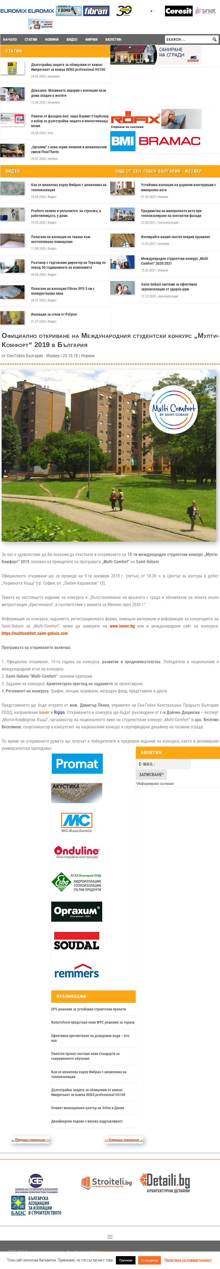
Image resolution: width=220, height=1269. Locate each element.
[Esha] (76, 891)
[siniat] (206, 14)
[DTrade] (76, 802)
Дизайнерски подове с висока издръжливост (87, 1121)
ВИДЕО (72, 39)
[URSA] (155, 63)
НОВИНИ (51, 39)
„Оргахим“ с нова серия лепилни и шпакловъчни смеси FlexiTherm (69, 149)
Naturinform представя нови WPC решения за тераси (92, 1022)
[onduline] (76, 861)
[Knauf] (151, 14)
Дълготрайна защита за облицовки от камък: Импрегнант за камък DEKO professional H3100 (68, 67)
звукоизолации (168, 296)
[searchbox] (192, 39)
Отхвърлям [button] (149, 1260)
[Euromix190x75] (14, 14)
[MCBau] (76, 831)
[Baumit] (41, 27)
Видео (52, 197)
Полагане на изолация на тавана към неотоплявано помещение (60, 239)
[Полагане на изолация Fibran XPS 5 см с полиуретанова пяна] (12, 292)
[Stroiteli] (106, 1191)
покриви (163, 244)
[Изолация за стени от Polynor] (12, 317)
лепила (53, 159)
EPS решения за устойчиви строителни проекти (88, 1009)
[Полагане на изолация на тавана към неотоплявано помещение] (12, 240)
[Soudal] (76, 950)
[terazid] (124, 14)
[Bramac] (155, 150)
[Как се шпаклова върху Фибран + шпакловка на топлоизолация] (12, 188)
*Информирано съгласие (155, 783)
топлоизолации (168, 222)
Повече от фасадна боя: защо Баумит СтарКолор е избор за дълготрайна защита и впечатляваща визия (70, 121)
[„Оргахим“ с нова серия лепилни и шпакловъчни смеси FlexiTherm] (12, 150)
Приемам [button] (125, 1260)
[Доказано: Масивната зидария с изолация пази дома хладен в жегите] (12, 94)
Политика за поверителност (188, 1260)
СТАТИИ (31, 39)
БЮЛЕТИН (113, 39)
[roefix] (155, 128)
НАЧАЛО (10, 39)
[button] (215, 39)
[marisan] (69, 14)
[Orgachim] (76, 920)
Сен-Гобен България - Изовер (33, 355)
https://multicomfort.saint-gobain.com (35, 633)
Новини (163, 197)
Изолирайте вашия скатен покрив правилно (175, 237)
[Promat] (77, 772)
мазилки (54, 76)
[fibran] (96, 14)
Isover (44, 712)
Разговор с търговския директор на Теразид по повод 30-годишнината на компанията (68, 265)
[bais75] (36, 1214)
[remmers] (76, 979)
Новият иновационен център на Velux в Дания (87, 1108)
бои (50, 133)
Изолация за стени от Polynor (54, 314)
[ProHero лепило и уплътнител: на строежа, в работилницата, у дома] (12, 214)
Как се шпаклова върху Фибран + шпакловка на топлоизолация (69, 187)
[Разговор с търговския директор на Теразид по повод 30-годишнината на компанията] (12, 266)
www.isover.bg (122, 626)
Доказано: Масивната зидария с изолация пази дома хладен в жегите (68, 92)
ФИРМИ (91, 39)
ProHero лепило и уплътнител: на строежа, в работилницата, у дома (66, 213)
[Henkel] (179, 14)
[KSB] (36, 1191)
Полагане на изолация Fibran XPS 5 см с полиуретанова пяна (62, 291)
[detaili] (164, 1191)
